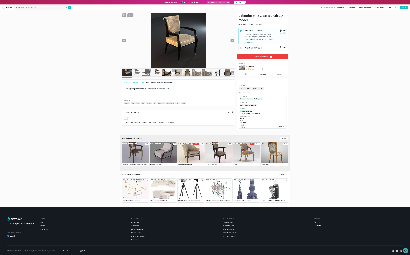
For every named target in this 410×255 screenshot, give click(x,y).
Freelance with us (228, 229)
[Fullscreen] (124, 15)
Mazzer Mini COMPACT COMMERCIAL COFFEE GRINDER (276, 200)
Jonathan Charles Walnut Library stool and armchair (136, 164)
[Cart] (390, 7)
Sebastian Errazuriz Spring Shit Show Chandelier (219, 200)
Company (43, 218)
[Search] (69, 7)
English (83, 251)
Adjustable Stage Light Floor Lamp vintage (189, 200)
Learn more (248, 42)
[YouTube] (397, 251)
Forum (316, 229)
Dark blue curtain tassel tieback (242, 200)
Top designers (318, 222)
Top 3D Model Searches (230, 233)
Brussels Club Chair (155, 164)
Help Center (44, 229)
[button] (65, 7)
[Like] (245, 80)
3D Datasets (135, 226)
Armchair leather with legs (185, 164)
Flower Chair (265, 164)
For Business (135, 222)
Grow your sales (228, 222)
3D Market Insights (228, 226)
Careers (42, 226)
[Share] (279, 80)
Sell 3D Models (227, 218)
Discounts (134, 240)
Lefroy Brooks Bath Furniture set (131, 200)
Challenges (317, 225)
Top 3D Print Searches (229, 236)
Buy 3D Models (135, 218)
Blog (41, 222)
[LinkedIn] (393, 251)
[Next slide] (232, 40)
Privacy (75, 251)
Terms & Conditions (64, 251)
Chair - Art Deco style (211, 164)
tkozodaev (250, 66)
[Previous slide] (124, 40)
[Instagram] (401, 251)
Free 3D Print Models (137, 236)
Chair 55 (236, 164)
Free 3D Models (136, 233)
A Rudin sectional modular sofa (158, 200)
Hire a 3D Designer (137, 229)
